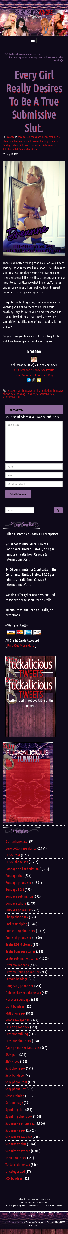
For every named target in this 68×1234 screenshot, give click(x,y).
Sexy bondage (14, 1075)
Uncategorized (15, 1171)
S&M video (12, 1061)
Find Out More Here (20, 645)
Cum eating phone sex (20, 930)
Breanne (10, 136)
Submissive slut (10, 149)
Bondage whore (11, 145)
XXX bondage (14, 1178)
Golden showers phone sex (23, 992)
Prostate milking (16, 1034)
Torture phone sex (17, 1164)
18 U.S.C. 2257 (25, 1215)
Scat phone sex (15, 1068)
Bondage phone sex (50, 141)
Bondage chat (14, 875)
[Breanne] (34, 359)
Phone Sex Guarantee (40, 1215)
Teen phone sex (15, 1157)
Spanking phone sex (18, 1116)
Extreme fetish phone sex (22, 972)
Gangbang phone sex (19, 985)
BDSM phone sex (16, 862)
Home (16, 1215)
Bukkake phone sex (18, 910)
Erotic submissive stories (21, 958)
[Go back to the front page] (34, 23)
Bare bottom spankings (29, 136)
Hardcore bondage (17, 999)
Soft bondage (14, 1102)
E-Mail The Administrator (13, 1221)
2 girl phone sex (16, 841)
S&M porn (11, 1054)
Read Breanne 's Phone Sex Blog (34, 375)
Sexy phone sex (15, 1089)
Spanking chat (14, 1109)
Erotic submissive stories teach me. (25, 53)
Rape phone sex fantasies (22, 1047)
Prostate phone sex (18, 1041)
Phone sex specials (17, 1020)
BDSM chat (47, 136)
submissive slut (12, 397)
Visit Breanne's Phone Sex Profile (34, 370)
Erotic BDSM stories (18, 944)
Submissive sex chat (18, 1137)
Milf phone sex (15, 1013)
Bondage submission (19, 896)
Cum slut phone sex (18, 937)
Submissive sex (50, 145)
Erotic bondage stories (20, 951)
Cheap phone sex (16, 917)
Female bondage (16, 979)
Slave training (14, 1096)
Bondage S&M (14, 889)
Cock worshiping (16, 924)
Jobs (52, 1215)
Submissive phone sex (31, 145)
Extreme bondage (17, 965)
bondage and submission (37, 390)
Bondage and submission (26, 141)
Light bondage (15, 1006)
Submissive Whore (28, 149)
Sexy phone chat (16, 1082)
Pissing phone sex (17, 1027)
